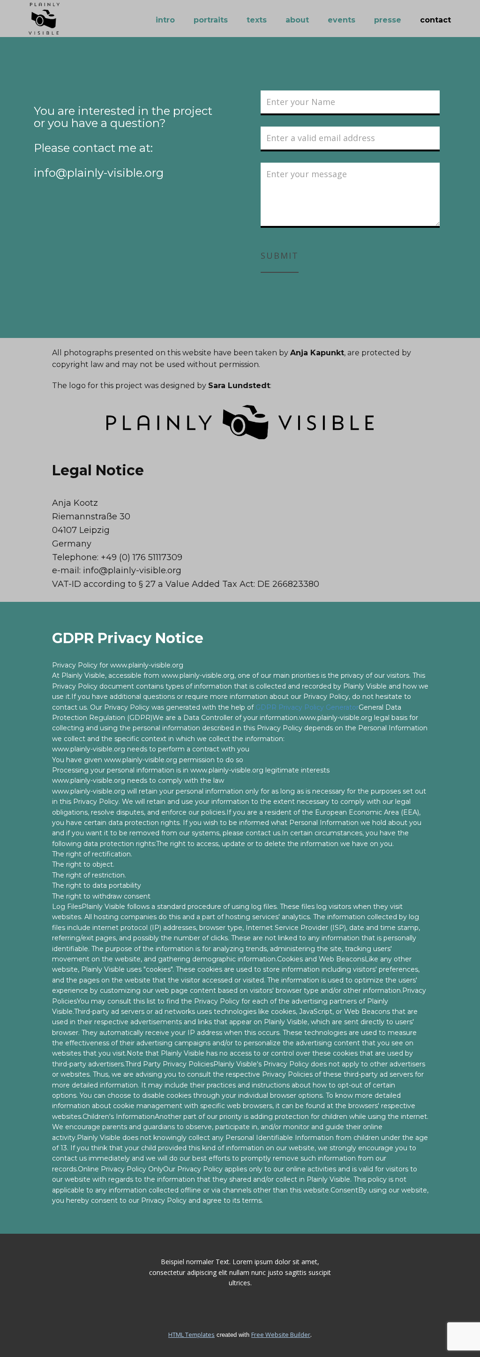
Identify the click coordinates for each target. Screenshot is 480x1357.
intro (165, 19)
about (297, 19)
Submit (280, 255)
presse (387, 19)
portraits (211, 19)
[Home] (44, 19)
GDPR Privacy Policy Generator (307, 707)
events (341, 19)
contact (435, 19)
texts (257, 19)
